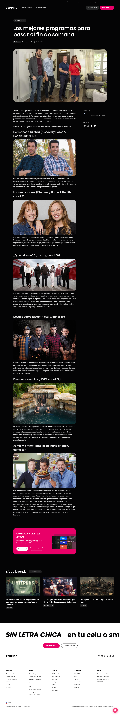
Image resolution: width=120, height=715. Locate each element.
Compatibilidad (41, 8)
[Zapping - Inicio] (11, 656)
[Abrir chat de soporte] (115, 710)
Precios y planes (27, 8)
